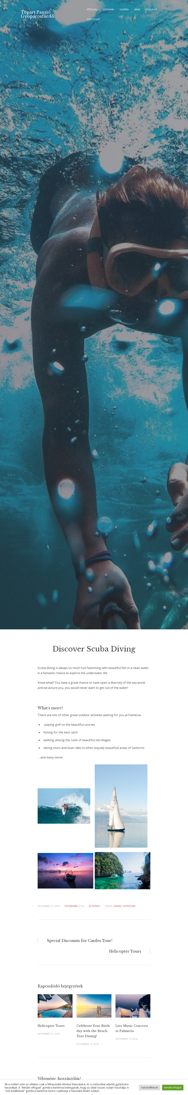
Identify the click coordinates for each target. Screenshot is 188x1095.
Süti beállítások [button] (149, 1087)
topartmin (70, 906)
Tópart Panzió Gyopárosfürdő (37, 14)
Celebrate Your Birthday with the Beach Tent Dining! (94, 1031)
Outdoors (129, 906)
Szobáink (108, 9)
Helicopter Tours (51, 1026)
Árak (137, 9)
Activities (94, 906)
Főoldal (92, 9)
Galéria (124, 9)
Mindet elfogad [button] (172, 1087)
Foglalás (151, 9)
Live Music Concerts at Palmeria (131, 1028)
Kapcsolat (93, 19)
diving (118, 906)
